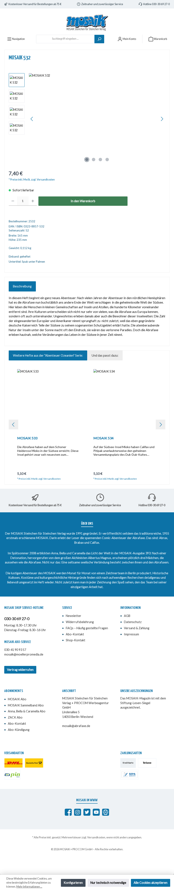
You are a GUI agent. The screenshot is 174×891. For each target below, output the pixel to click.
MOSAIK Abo (17, 699)
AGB (127, 616)
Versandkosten (96, 837)
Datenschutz (133, 622)
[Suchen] (99, 39)
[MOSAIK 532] (97, 118)
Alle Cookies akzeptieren (150, 882)
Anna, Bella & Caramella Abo (26, 711)
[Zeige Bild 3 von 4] (100, 159)
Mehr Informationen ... (29, 886)
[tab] (22, 286)
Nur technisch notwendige (108, 882)
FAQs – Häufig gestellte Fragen (87, 628)
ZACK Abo (15, 717)
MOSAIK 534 (103, 438)
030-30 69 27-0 (16, 618)
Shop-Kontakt (75, 640)
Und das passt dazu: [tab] (105, 355)
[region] (87, 118)
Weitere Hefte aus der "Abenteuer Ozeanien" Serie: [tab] (48, 355)
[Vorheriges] (32, 119)
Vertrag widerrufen (20, 669)
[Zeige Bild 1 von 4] (86, 159)
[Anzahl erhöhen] (33, 201)
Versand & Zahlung (136, 628)
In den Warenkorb (83, 201)
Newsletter (73, 616)
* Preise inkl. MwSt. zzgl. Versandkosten (32, 179)
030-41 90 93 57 (15, 649)
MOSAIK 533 (27, 438)
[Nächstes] (162, 119)
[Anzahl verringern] (13, 201)
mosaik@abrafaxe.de (76, 726)
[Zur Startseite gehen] (87, 22)
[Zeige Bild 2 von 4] (93, 159)
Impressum (131, 634)
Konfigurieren (73, 882)
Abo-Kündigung (18, 729)
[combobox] (65, 39)
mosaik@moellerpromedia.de (23, 654)
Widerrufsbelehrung (80, 622)
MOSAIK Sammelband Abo (26, 705)
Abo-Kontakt (75, 634)
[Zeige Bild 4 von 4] (107, 159)
